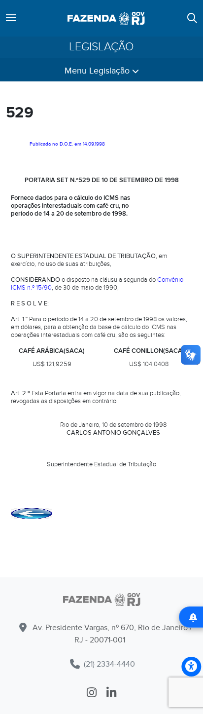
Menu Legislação (98, 71)
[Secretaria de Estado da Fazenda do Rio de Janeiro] (106, 18)
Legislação (101, 47)
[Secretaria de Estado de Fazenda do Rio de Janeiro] (101, 601)
